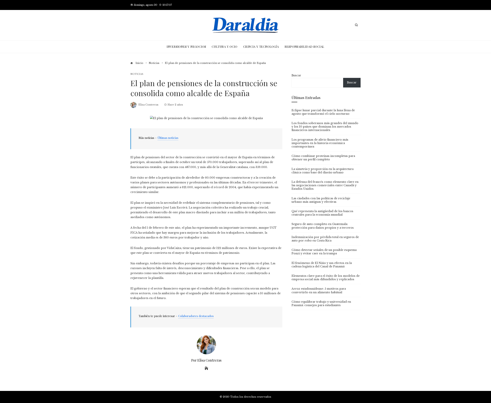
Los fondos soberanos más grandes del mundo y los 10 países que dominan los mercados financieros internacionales (325, 126)
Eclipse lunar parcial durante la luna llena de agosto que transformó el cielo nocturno (323, 112)
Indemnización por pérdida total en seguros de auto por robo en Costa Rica (325, 238)
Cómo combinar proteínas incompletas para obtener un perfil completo (323, 157)
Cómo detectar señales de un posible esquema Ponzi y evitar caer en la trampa (324, 251)
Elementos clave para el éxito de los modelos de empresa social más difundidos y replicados (326, 277)
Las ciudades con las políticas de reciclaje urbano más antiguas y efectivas (321, 200)
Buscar (296, 75)
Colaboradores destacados (196, 316)
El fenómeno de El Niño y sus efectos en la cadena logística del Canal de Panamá (322, 264)
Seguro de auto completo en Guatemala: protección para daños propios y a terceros (323, 225)
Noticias (136, 74)
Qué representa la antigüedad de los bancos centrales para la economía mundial (322, 212)
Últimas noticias (167, 138)
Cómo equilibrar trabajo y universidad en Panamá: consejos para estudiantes (321, 303)
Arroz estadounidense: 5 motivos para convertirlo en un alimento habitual (319, 290)
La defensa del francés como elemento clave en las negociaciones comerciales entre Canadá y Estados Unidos (325, 185)
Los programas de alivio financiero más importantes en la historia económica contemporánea (320, 143)
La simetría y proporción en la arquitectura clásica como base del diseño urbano (322, 170)
